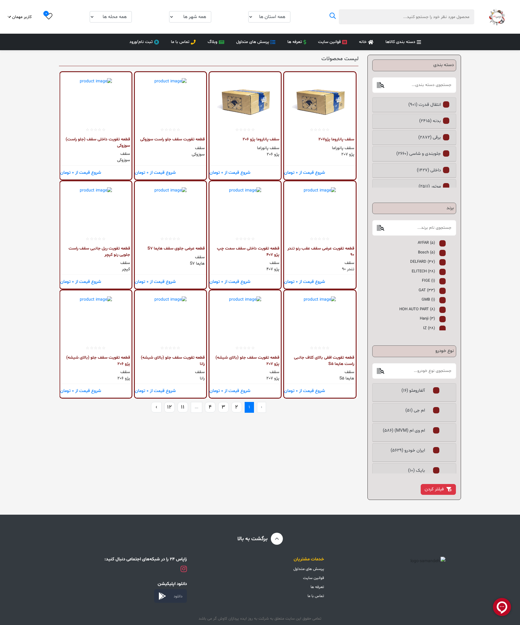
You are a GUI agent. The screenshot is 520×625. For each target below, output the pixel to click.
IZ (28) (429, 328)
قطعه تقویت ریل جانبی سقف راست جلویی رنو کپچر (99, 251)
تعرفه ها (294, 42)
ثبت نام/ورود (141, 42)
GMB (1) (428, 299)
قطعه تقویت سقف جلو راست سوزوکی (172, 139)
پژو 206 (273, 154)
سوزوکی (198, 154)
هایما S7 (197, 263)
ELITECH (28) (423, 271)
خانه (363, 42)
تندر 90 (348, 269)
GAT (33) (427, 290)
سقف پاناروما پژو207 (336, 139)
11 (182, 407)
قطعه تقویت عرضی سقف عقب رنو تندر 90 (320, 251)
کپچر (126, 269)
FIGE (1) (428, 280)
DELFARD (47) (422, 262)
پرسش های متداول (252, 42)
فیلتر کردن (434, 489)
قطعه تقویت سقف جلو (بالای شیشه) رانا (173, 360)
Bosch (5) (426, 252)
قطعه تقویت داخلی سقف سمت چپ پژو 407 (248, 251)
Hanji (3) (427, 318)
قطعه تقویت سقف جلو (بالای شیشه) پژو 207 (247, 360)
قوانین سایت (329, 42)
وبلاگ (212, 42)
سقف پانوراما (343, 148)
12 (169, 407)
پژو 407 (272, 269)
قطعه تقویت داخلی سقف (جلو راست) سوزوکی (98, 142)
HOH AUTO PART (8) (417, 309)
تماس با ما (180, 42)
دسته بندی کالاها (400, 42)
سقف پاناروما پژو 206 (261, 139)
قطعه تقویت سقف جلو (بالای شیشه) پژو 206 (98, 360)
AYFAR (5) (426, 243)
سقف (200, 148)
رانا (202, 378)
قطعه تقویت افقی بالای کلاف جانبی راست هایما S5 (324, 360)
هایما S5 (346, 378)
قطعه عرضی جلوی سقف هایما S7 (176, 248)
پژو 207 (347, 154)
